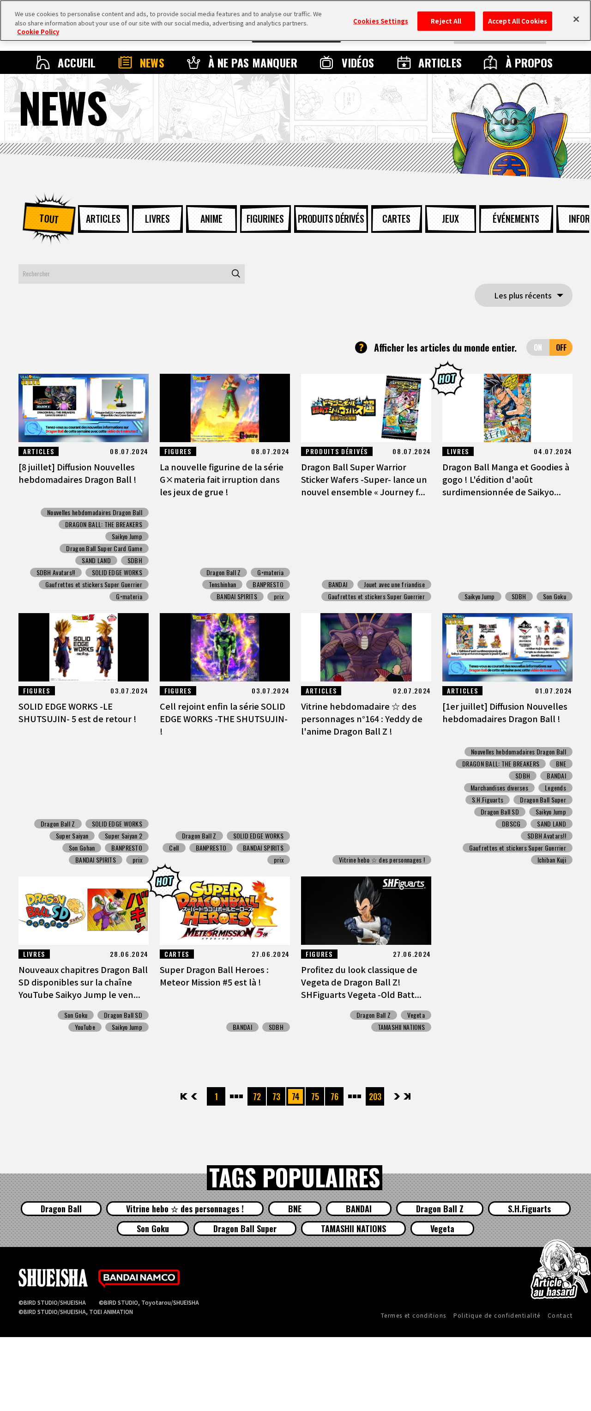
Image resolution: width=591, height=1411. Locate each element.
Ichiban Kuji (551, 859)
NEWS (152, 62)
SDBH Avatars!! (55, 572)
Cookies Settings (380, 21)
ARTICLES (440, 62)
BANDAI (338, 584)
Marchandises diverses (499, 787)
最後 (406, 1096)
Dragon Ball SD (500, 811)
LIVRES (157, 218)
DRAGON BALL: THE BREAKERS (103, 524)
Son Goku (554, 596)
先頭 (184, 1096)
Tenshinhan (222, 584)
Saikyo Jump (127, 536)
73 (276, 1096)
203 (375, 1096)
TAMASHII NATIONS (401, 1027)
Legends (555, 787)
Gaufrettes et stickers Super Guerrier (93, 584)
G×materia (129, 596)
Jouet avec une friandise (394, 584)
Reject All (446, 21)
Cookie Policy (38, 31)
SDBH (134, 560)
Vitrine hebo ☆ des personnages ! (382, 859)
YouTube (85, 1027)
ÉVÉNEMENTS (516, 218)
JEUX (450, 218)
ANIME (211, 218)
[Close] (576, 19)
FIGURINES (265, 218)
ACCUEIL (77, 62)
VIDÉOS (358, 62)
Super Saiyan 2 (123, 835)
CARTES (396, 218)
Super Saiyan (72, 835)
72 (257, 1096)
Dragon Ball (61, 1209)
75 (315, 1096)
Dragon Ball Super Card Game (104, 548)
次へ (397, 1096)
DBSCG (511, 823)
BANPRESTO (268, 584)
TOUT (49, 218)
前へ (194, 1096)
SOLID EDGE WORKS (117, 572)
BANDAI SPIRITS (237, 596)
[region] (295, 20)
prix (278, 596)
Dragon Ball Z (223, 572)
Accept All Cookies (517, 21)
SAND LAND (96, 560)
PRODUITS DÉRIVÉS (331, 218)
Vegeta (416, 1015)
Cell (174, 847)
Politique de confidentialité (497, 1315)
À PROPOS (529, 62)
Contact (560, 1315)
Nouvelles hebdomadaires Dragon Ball (94, 512)
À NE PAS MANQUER (253, 62)
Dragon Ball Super (543, 799)
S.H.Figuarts (487, 799)
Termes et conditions (413, 1315)
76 (334, 1096)
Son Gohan (82, 847)
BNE (561, 763)
